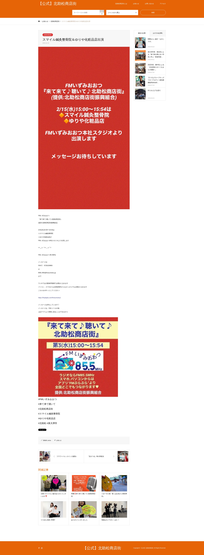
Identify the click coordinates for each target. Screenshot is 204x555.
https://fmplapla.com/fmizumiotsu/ (49, 297)
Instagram (41, 548)
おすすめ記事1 (158, 33)
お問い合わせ (149, 3)
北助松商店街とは (121, 3)
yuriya (49, 440)
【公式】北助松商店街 (102, 548)
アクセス (163, 3)
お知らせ (136, 3)
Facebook (39, 548)
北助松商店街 (48, 35)
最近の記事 (142, 33)
